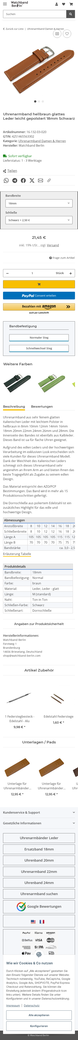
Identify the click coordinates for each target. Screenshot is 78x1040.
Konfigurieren (39, 1026)
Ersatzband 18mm (39, 849)
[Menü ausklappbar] (5, 2)
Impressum (13, 1005)
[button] (56, 4)
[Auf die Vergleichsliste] (57, 34)
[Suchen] (70, 14)
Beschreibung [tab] (14, 406)
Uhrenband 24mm (39, 882)
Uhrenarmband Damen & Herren (42, 141)
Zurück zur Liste (14, 28)
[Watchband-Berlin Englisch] (34, 921)
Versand (53, 245)
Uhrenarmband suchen (39, 894)
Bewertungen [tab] (42, 406)
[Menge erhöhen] (70, 273)
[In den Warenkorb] (39, 284)
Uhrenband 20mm (39, 860)
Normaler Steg (39, 337)
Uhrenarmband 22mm (39, 871)
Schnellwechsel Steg (39, 348)
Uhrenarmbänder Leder (39, 838)
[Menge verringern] (7, 273)
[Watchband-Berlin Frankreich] (43, 921)
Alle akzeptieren (39, 1015)
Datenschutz (32, 1005)
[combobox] (39, 203)
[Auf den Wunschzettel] (67, 34)
